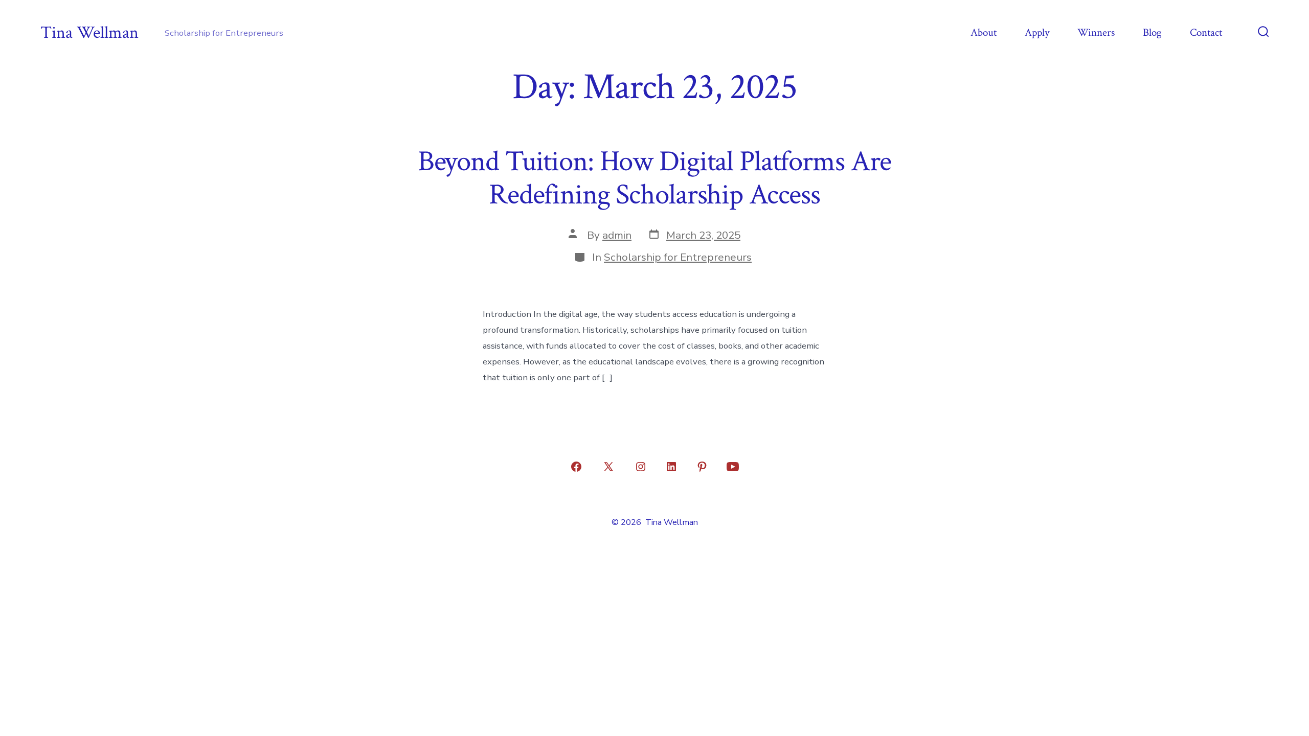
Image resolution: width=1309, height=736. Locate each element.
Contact (1206, 32)
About (984, 32)
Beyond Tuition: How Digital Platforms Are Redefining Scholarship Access (655, 178)
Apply (1037, 32)
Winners (1096, 32)
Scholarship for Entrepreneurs (678, 257)
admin (616, 235)
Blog (1152, 32)
